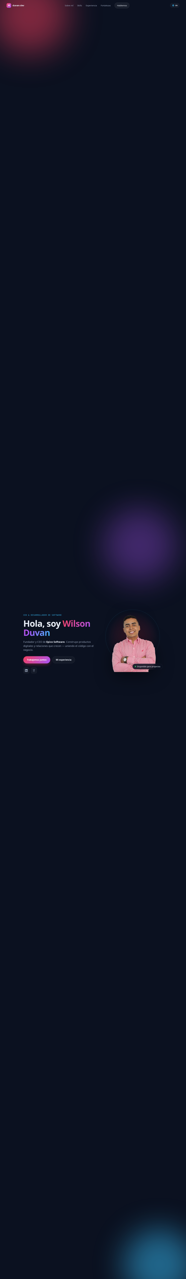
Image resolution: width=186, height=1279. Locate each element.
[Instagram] (34, 670)
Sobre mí (69, 5)
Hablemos (122, 5)
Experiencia (91, 5)
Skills (79, 5)
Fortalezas (106, 5)
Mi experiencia (63, 659)
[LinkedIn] (26, 670)
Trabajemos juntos (37, 659)
